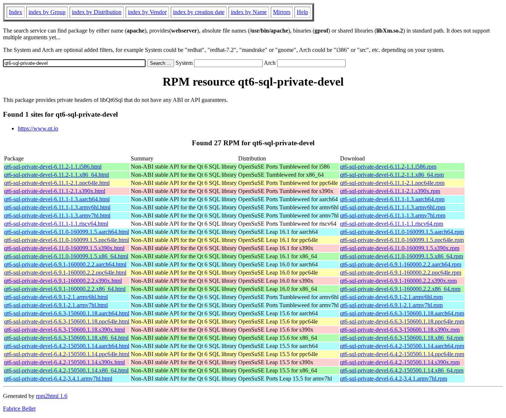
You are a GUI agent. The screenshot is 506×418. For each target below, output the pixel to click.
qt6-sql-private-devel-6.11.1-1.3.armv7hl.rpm (392, 215)
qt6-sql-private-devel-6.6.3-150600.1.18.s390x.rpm (400, 329)
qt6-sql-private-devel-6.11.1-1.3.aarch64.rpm (392, 199)
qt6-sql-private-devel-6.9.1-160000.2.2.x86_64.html (65, 289)
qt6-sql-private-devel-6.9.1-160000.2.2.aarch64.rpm (400, 264)
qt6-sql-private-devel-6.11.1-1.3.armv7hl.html (57, 215)
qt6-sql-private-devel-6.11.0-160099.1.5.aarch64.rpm (402, 232)
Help (302, 12)
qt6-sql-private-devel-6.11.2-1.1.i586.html (52, 166)
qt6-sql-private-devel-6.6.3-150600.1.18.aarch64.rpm (402, 313)
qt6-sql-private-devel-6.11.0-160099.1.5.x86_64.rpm (401, 256)
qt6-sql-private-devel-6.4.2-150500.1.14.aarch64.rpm (402, 346)
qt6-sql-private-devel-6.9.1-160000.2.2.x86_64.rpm (400, 289)
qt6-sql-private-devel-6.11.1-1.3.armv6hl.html (57, 207)
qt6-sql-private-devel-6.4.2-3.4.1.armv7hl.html (58, 378)
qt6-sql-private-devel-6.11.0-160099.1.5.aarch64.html (66, 232)
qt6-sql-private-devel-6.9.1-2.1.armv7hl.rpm (391, 305)
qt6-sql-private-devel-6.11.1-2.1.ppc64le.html (57, 183)
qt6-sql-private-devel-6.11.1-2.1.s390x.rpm (390, 191)
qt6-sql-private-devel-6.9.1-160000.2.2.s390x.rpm (398, 281)
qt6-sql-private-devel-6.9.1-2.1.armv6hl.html (56, 297)
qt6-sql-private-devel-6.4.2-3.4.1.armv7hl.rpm (393, 378)
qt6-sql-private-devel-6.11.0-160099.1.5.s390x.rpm (399, 248)
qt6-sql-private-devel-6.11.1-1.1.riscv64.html (56, 223)
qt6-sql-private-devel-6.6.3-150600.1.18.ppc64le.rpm (402, 321)
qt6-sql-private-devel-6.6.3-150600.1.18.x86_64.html (66, 338)
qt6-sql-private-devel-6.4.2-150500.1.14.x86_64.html (66, 370)
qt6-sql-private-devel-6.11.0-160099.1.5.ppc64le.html (66, 240)
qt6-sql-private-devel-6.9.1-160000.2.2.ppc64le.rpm (400, 272)
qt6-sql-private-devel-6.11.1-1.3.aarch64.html (57, 199)
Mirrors (281, 12)
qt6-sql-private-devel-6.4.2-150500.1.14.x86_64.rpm (401, 370)
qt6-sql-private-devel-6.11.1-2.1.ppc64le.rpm (392, 183)
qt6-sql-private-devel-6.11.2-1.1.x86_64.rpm (392, 175)
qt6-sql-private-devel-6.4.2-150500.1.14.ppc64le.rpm (402, 354)
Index (15, 12)
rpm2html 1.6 (51, 396)
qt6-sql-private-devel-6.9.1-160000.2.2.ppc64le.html (65, 272)
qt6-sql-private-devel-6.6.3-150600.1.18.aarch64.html (66, 313)
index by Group (47, 12)
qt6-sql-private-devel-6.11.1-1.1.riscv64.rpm (391, 223)
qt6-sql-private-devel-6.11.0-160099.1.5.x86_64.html (66, 256)
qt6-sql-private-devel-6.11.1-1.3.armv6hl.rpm (392, 207)
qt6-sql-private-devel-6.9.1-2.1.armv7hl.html (56, 305)
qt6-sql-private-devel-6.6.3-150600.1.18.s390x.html (64, 329)
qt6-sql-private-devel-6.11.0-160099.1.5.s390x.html (64, 248)
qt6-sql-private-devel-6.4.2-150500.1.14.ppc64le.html (66, 354)
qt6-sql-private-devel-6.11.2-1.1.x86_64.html (56, 175)
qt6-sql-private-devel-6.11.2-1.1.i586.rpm (388, 166)
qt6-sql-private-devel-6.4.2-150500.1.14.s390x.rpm (400, 362)
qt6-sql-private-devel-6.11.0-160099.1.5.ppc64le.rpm (402, 240)
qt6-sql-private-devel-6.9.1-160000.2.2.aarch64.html (65, 264)
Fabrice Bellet (19, 408)
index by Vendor (147, 12)
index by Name (249, 12)
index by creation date (198, 12)
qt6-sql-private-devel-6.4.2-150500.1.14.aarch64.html (66, 346)
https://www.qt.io (38, 128)
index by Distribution (96, 12)
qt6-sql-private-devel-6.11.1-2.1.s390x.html (54, 191)
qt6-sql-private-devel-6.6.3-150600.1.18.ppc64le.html (66, 321)
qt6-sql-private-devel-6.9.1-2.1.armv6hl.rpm (391, 297)
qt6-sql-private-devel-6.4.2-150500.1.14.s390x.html (64, 362)
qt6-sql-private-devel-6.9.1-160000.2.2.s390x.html (63, 281)
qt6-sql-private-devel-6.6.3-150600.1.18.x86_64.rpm (401, 338)
